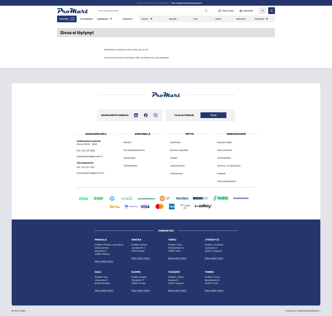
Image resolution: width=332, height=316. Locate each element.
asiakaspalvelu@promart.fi (90, 156)
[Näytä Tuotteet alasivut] (73, 19)
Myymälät (173, 19)
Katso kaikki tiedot (104, 261)
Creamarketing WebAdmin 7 (308, 311)
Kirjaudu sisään (228, 11)
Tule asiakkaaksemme (134, 150)
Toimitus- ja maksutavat (229, 165)
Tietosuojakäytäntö (226, 181)
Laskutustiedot (177, 165)
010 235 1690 (88, 150)
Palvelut (145, 19)
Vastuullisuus (176, 173)
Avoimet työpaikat (179, 150)
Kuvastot (128, 19)
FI (262, 11)
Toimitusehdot (130, 165)
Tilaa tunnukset (224, 150)
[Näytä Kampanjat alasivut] (112, 19)
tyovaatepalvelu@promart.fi (90, 173)
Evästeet (221, 173)
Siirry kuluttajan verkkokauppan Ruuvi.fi (187, 3)
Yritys (195, 19)
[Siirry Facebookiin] (146, 115)
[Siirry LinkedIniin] (136, 115)
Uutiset (218, 19)
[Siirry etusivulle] (72, 11)
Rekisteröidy (248, 11)
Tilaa (213, 115)
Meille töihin (240, 19)
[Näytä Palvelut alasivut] (155, 19)
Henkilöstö (175, 142)
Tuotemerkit (86, 19)
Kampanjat (102, 19)
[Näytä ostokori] (271, 10)
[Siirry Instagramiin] (155, 115)
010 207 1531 (87, 167)
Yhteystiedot (259, 19)
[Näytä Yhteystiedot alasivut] (269, 19)
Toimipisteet (129, 158)
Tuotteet (64, 19)
